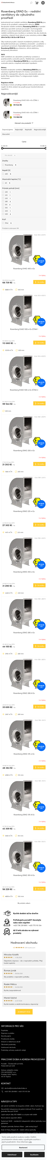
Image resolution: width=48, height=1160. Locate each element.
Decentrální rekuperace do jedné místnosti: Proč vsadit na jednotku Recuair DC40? (21, 1110)
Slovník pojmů (6, 1036)
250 (7, 198)
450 (7, 211)
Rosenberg (10, 165)
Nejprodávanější (40, 129)
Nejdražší (28, 129)
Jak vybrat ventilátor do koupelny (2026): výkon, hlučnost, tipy (22, 1106)
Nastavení (23, 1147)
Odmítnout (11, 1154)
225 (7, 195)
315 (7, 204)
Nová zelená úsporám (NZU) (11, 1118)
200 (7, 192)
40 (7, 183)
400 (8, 174)
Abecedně (6, 134)
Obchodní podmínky (8, 1044)
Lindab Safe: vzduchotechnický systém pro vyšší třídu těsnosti (22, 1133)
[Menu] (43, 3)
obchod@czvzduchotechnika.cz (15, 1088)
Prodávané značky (8, 1039)
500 (8, 214)
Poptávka (4, 1030)
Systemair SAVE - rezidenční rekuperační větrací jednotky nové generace (23, 1122)
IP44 (8, 223)
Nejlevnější (19, 129)
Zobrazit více (24, 1011)
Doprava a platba (7, 1033)
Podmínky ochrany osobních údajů (13, 1050)
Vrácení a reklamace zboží (10, 1042)
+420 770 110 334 (35, 925)
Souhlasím (34, 1154)
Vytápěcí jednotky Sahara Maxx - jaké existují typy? (19, 1126)
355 (7, 207)
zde (30, 1142)
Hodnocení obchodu (24, 942)
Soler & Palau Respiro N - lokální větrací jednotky (18, 1130)
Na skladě (10, 155)
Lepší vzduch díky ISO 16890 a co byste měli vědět (19, 1114)
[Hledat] (31, 3)
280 (8, 201)
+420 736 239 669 (20, 925)
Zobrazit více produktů (23, 123)
